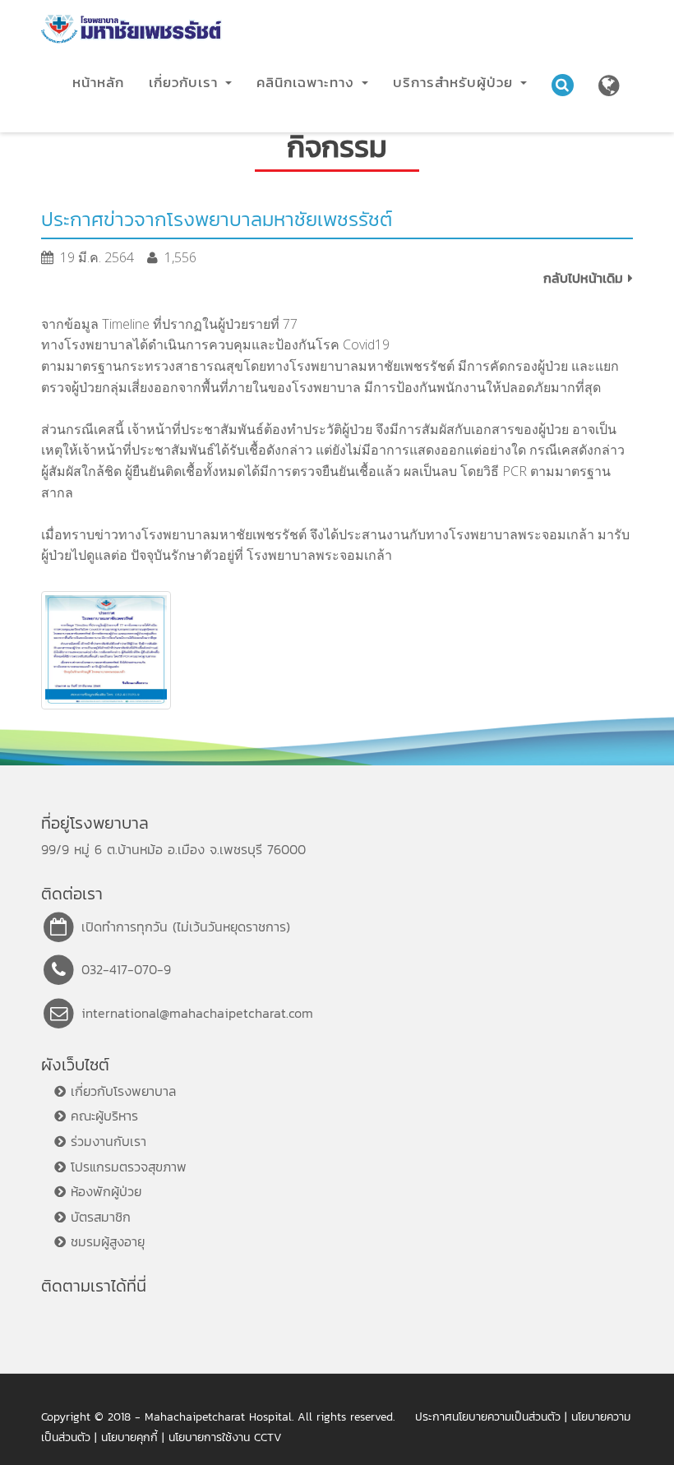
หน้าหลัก (98, 82)
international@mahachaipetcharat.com (197, 1013)
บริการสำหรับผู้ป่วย (456, 82)
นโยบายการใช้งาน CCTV (225, 1437)
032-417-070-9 (126, 969)
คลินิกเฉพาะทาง (308, 82)
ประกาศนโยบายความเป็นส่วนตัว (488, 1417)
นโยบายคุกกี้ (129, 1437)
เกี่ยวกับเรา (186, 82)
